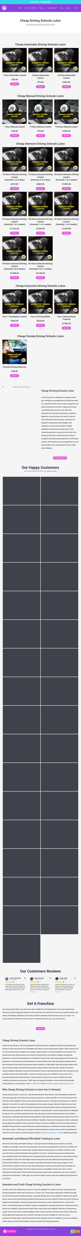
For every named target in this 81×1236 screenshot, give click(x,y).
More (75, 8)
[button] (43, 8)
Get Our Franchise (30, 8)
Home (20, 8)
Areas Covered (51, 8)
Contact (68, 8)
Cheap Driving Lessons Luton (50, 1133)
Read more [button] (8, 992)
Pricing (41, 8)
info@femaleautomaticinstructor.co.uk (59, 1084)
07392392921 (36, 1084)
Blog (61, 8)
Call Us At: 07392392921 (40, 2)
